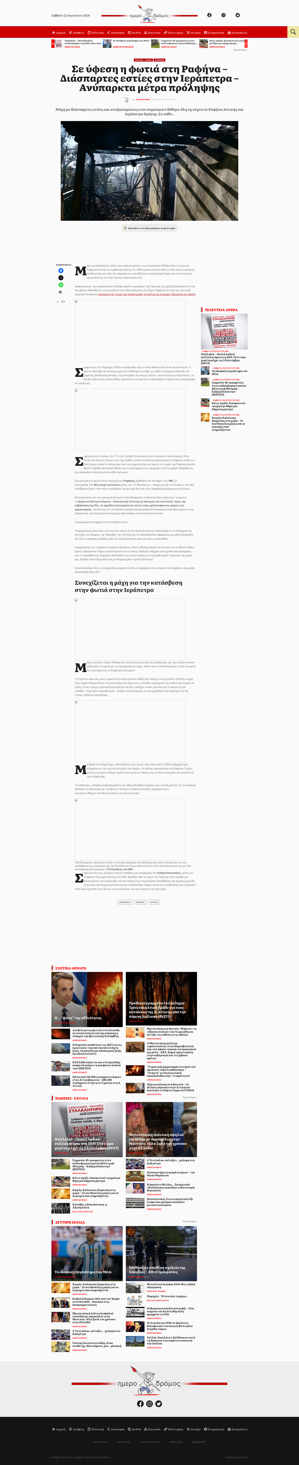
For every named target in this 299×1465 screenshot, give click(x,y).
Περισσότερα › (240, 49)
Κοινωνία (154, 32)
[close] (276, 12)
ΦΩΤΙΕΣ (154, 902)
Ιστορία (195, 32)
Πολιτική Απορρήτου (149, 1441)
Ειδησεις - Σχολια (143, 60)
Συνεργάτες (239, 32)
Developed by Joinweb (236, 1457)
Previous (52, 44)
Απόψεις (78, 32)
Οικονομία (117, 32)
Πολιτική (97, 32)
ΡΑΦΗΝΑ (140, 902)
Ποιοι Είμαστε (100, 1441)
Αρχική (60, 32)
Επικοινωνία (176, 1441)
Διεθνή (136, 32)
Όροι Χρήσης (123, 1441)
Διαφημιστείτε (198, 1441)
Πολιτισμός (175, 32)
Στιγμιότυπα (215, 32)
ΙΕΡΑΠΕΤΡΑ (124, 902)
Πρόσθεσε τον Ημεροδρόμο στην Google (151, 228)
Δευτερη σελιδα (70, 1222)
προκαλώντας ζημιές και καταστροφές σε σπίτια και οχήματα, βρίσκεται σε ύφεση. (147, 294)
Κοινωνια (159, 60)
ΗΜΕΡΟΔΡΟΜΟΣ (143, 99)
